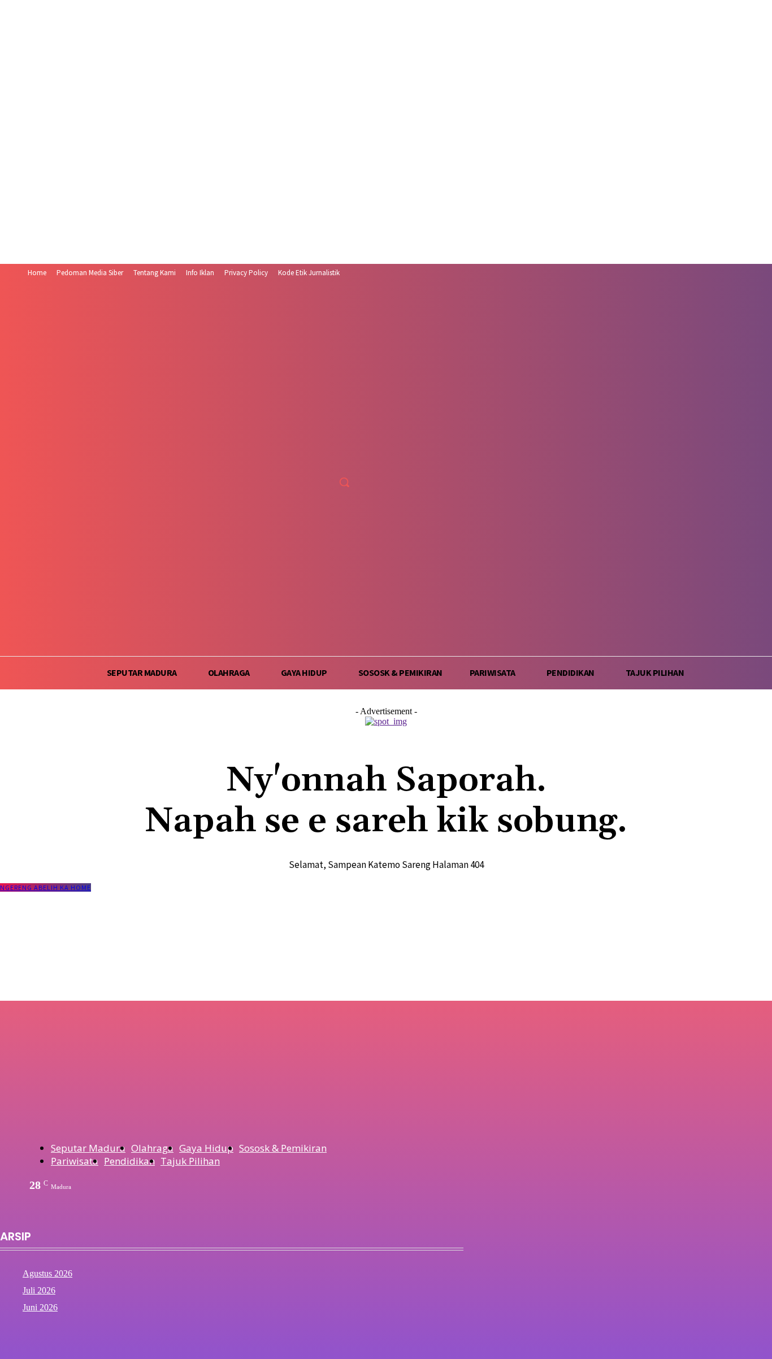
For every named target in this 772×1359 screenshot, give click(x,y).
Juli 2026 (39, 1290)
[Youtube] (347, 456)
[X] (325, 456)
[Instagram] (305, 456)
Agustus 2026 (47, 1273)
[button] (344, 482)
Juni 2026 (40, 1307)
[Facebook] (284, 456)
